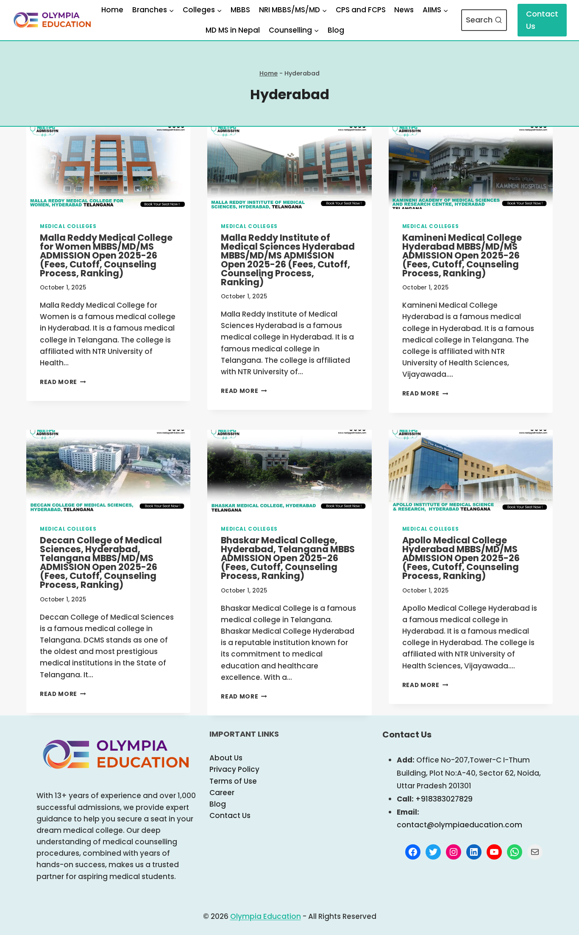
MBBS (240, 10)
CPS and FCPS (361, 10)
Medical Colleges (68, 226)
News (404, 10)
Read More (63, 382)
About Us (225, 758)
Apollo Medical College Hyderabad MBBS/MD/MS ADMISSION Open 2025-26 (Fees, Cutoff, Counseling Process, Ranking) (461, 558)
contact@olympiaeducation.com (459, 825)
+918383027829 (444, 799)
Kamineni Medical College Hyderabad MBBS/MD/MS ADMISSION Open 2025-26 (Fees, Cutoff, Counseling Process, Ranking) (462, 255)
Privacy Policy (234, 769)
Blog (336, 30)
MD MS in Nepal (233, 30)
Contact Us (542, 19)
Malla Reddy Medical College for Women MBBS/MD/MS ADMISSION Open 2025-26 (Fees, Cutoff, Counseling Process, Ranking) (106, 255)
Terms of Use (233, 781)
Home (112, 10)
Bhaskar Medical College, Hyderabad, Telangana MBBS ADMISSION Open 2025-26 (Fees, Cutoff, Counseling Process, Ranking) (288, 558)
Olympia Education (265, 916)
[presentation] (108, 168)
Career (221, 793)
